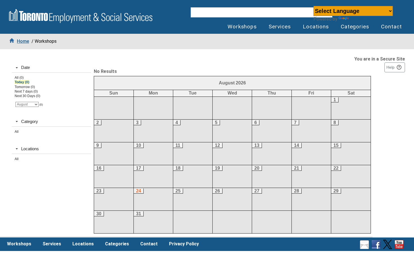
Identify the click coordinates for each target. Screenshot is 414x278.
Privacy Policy (184, 243)
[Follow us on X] (388, 247)
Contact (391, 26)
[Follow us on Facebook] (376, 247)
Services (280, 26)
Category (29, 121)
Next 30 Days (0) (27, 96)
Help (390, 67)
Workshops (242, 26)
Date (25, 67)
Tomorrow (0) (25, 87)
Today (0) (22, 82)
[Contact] (365, 247)
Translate (360, 19)
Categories (355, 26)
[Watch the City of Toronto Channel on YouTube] (400, 247)
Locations (316, 26)
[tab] (51, 68)
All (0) (19, 78)
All (17, 132)
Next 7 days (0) (26, 91)
